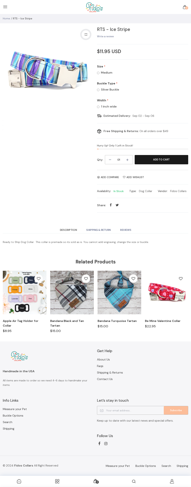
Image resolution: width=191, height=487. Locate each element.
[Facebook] (99, 443)
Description (68, 230)
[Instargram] (106, 443)
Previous (6, 71)
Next (90, 71)
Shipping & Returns (110, 372)
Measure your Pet (15, 409)
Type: (132, 191)
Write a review (105, 36)
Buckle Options (13, 416)
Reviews (125, 230)
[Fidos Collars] (94, 7)
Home (6, 18)
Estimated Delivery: (117, 116)
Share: (101, 205)
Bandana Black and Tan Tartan (67, 323)
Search (7, 422)
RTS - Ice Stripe (113, 29)
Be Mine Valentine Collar (163, 321)
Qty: (100, 160)
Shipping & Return (98, 230)
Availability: (104, 191)
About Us (103, 359)
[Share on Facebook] (110, 205)
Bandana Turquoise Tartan (117, 321)
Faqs (100, 366)
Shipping (8, 429)
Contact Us (105, 379)
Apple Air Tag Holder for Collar (20, 323)
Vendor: (162, 191)
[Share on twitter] (117, 205)
